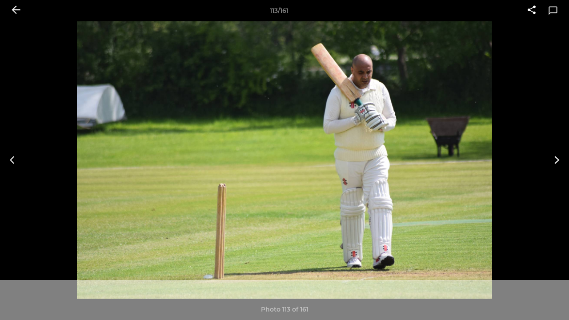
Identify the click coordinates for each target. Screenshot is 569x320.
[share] (531, 10)
